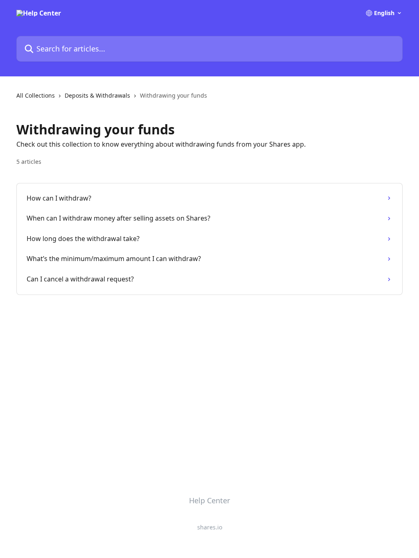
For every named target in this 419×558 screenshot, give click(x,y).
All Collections (35, 95)
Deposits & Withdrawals (97, 95)
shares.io (209, 527)
